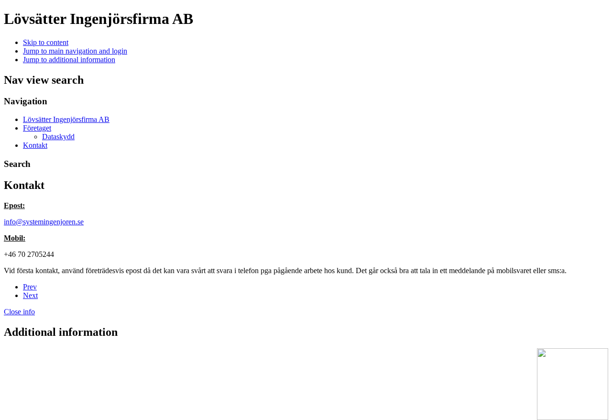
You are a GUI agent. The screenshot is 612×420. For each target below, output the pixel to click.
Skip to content (45, 42)
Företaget (37, 128)
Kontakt (35, 145)
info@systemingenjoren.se (44, 222)
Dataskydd (58, 137)
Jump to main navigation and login (75, 51)
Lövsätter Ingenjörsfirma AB (66, 119)
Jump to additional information (69, 59)
